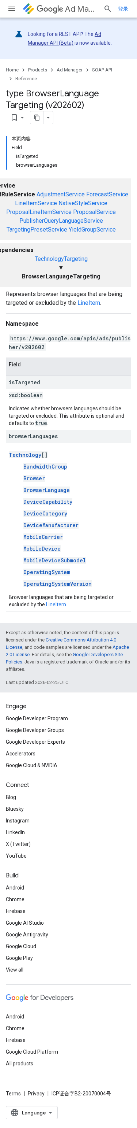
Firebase (16, 911)
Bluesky (15, 809)
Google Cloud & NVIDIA (31, 765)
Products (37, 70)
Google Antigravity (27, 934)
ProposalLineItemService (39, 211)
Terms (13, 1093)
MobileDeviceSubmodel (54, 560)
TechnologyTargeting (61, 258)
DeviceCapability (47, 501)
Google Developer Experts (35, 742)
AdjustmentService (61, 194)
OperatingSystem (46, 572)
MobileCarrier (43, 536)
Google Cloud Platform (32, 1052)
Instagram (18, 821)
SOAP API (102, 70)
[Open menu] (11, 9)
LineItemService (36, 203)
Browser (34, 478)
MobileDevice (42, 548)
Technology (25, 454)
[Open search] (107, 8)
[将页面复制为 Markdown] (36, 117)
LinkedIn (15, 832)
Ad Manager (81, 9)
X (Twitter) (18, 844)
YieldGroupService (92, 229)
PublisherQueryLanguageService (61, 220)
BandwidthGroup (45, 466)
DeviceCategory (45, 513)
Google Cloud (21, 946)
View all (14, 970)
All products (19, 1063)
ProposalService (94, 211)
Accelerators (20, 754)
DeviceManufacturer (51, 525)
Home (12, 70)
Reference (26, 78)
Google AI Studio (25, 923)
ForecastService (107, 194)
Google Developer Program (37, 718)
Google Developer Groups (35, 730)
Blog (11, 797)
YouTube (16, 856)
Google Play (19, 958)
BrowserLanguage (46, 490)
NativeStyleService (82, 203)
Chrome (15, 899)
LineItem (88, 302)
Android (15, 888)
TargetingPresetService (37, 229)
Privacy (36, 1093)
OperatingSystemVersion (57, 583)
